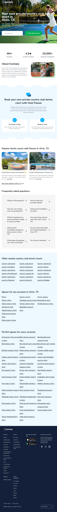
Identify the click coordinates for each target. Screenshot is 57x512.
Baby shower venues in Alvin (28, 338)
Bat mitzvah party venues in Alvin (46, 345)
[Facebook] (42, 446)
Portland (15, 486)
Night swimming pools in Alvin (10, 392)
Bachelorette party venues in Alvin (43, 338)
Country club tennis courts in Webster (44, 278)
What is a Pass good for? (15, 201)
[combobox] (12, 33)
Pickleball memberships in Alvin (28, 398)
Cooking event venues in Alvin (10, 358)
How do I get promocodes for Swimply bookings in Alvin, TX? (39, 230)
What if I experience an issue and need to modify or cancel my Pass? (15, 219)
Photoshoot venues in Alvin (44, 392)
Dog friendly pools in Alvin (44, 372)
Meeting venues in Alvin (45, 384)
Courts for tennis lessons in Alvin (45, 365)
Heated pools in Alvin (9, 310)
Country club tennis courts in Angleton (8, 265)
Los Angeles (16, 481)
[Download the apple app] (31, 439)
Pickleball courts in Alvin (28, 300)
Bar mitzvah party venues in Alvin (28, 345)
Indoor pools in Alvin (9, 304)
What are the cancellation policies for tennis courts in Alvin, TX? (15, 231)
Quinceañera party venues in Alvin (43, 405)
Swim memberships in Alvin (27, 411)
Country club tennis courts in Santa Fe (26, 278)
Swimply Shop (6, 440)
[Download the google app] (31, 443)
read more (9, 179)
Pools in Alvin (6, 300)
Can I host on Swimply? (38, 240)
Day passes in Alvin (8, 370)
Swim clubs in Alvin (8, 410)
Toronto (15, 497)
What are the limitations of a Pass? (38, 210)
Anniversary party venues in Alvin (11, 338)
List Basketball (16, 444)
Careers (5, 437)
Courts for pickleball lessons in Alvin (27, 365)
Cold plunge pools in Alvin (9, 315)
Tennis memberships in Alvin (10, 418)
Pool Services (6, 455)
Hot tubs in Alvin (7, 307)
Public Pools (6, 473)
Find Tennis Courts (34, 33)
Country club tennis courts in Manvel (44, 272)
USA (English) (44, 506)
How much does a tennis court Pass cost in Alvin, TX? (38, 219)
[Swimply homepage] (28, 2)
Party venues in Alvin (27, 390)
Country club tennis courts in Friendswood (9, 272)
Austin (14, 490)
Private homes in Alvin (45, 304)
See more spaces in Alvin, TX (12, 183)
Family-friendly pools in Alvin (28, 378)
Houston (15, 493)
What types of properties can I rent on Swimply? (15, 241)
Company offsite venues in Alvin (45, 352)
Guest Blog (5, 447)
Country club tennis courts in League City (27, 272)
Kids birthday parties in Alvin (28, 385)
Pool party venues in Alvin (44, 398)
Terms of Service (7, 503)
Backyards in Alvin (43, 300)
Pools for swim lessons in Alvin (28, 405)
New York (15, 483)
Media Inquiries (6, 442)
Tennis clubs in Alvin (44, 410)
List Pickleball (16, 442)
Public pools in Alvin (9, 320)
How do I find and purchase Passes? (36, 202)
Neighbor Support (7, 479)
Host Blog (5, 449)
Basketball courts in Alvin (26, 308)
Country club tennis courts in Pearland (8, 278)
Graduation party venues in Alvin (45, 378)
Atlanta (15, 488)
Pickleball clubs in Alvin (10, 397)
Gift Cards (5, 444)
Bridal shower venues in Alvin (28, 352)
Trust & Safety (6, 464)
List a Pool (15, 437)
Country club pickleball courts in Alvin (45, 358)
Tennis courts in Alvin (27, 304)
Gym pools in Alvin (8, 384)
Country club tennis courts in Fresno (44, 265)
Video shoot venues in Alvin (27, 418)
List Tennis (15, 440)
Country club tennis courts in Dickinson (26, 265)
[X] (45, 446)
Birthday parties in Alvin (10, 350)
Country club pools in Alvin (9, 365)
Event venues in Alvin (9, 377)
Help (4, 462)
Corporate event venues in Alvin (28, 358)
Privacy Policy (16, 503)
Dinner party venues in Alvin (27, 372)
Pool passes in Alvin (9, 403)
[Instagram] (49, 446)
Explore (5, 470)
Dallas (14, 495)
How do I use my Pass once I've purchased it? (15, 210)
